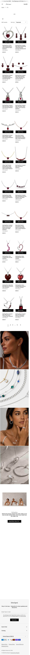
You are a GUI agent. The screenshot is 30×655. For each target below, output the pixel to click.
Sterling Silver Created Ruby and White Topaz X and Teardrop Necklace (7, 106)
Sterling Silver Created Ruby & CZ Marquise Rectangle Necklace (20, 315)
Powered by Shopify (15, 652)
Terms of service (19, 644)
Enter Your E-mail (6, 612)
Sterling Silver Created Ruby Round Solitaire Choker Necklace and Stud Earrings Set (20, 77)
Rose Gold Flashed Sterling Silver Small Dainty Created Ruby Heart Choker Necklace (20, 227)
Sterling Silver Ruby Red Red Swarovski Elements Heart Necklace (7, 286)
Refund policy (4, 644)
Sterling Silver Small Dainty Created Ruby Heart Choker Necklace (7, 196)
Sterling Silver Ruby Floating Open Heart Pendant (19, 257)
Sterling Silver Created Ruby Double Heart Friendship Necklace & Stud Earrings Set (7, 77)
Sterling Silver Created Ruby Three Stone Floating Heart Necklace (7, 315)
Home (3, 7)
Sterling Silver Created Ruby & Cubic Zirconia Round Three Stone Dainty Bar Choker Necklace (7, 227)
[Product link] (8, 40)
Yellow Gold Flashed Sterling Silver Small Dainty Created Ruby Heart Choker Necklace (7, 167)
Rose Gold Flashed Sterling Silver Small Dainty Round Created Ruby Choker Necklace (20, 137)
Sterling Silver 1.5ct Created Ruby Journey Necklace (7, 257)
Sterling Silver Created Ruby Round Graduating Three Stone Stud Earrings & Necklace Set (20, 47)
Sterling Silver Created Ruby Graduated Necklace (20, 166)
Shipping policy (5, 646)
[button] (3, 4)
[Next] (20, 325)
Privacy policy (12, 644)
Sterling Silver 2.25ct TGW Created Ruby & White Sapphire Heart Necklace (7, 47)
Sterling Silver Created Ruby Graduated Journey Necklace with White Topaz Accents (20, 197)
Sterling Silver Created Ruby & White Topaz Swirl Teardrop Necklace (7, 136)
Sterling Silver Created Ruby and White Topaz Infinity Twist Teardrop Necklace (20, 107)
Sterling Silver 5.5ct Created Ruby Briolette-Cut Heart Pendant (20, 286)
